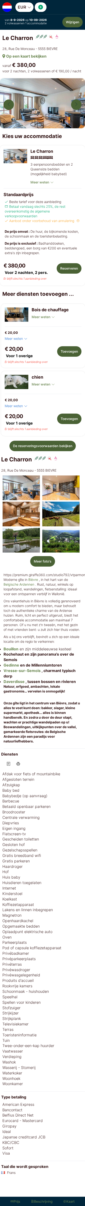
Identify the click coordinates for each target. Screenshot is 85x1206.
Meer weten (39, 182)
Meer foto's (42, 561)
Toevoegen (69, 351)
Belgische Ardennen (19, 584)
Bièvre (33, 580)
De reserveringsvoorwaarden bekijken (42, 446)
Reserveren (69, 268)
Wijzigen (72, 22)
